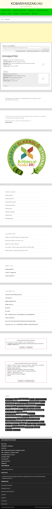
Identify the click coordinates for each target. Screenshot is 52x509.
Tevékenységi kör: (7, 61)
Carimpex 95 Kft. (5, 456)
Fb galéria (3, 497)
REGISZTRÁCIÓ (8, 122)
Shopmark (16, 424)
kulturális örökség (23, 407)
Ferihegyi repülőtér (12, 402)
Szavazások (16, 13)
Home (2, 19)
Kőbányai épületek (9, 198)
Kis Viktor (7, 307)
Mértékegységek (9, 218)
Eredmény (29, 347)
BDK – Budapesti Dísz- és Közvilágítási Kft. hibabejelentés (20, 314)
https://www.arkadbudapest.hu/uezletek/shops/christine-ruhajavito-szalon (19, 64)
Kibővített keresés (46, 49)
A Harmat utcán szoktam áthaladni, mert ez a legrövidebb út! (20, 342)
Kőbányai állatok (9, 195)
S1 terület (9, 424)
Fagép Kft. (4, 463)
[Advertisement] (26, 32)
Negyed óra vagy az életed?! (12, 244)
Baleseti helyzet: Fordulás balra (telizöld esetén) (16, 250)
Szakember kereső (5, 488)
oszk (43, 421)
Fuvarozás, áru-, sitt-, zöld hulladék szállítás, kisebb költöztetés (21, 324)
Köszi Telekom (19, 410)
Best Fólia (3, 443)
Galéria (9, 13)
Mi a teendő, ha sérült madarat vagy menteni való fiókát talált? (19, 247)
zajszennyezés (19, 427)
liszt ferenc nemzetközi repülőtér (28, 419)
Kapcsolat (3, 13)
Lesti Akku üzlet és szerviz (8, 454)
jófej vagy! (9, 407)
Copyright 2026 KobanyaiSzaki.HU (7, 507)
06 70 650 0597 (14, 80)
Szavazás (22, 347)
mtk (24, 421)
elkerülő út (24, 399)
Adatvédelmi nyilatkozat (7, 469)
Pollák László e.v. (9, 304)
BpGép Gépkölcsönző (10, 301)
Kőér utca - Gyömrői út (11, 419)
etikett (32, 399)
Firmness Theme (38, 507)
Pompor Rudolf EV (9, 275)
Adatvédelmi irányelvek (6, 485)
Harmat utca (31, 404)
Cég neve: (5, 59)
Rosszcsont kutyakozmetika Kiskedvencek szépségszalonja (20, 321)
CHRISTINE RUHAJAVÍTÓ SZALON (16, 60)
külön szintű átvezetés (11, 413)
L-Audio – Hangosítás (10, 272)
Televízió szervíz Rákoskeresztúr (13, 294)
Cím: (4, 79)
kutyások (38, 407)
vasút (35, 424)
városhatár (9, 427)
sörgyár (23, 424)
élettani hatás (17, 429)
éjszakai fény (9, 429)
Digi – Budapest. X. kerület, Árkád (9, 452)
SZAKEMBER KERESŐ (6, 10)
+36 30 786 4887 (14, 66)
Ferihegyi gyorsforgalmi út (41, 399)
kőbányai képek (26, 416)
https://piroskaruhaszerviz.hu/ (15, 77)
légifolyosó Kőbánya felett (13, 421)
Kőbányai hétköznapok (10, 202)
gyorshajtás (11, 404)
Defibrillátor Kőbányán (7, 446)
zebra (37, 427)
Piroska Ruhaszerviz (13, 74)
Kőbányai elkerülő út (13, 416)
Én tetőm (7, 311)
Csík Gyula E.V (8, 298)
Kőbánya (22, 413)
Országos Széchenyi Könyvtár (34, 421)
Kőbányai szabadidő (10, 211)
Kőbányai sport (8, 208)
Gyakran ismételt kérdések (42, 10)
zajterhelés (30, 427)
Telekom (29, 424)
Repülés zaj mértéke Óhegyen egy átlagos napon (16, 237)
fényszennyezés (35, 402)
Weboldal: (5, 63)
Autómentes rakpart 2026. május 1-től (14, 240)
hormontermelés (41, 404)
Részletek (5, 71)
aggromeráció (9, 399)
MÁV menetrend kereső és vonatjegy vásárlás (13, 450)
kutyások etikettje (10, 410)
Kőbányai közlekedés (25, 13)
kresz (15, 407)
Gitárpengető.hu (9, 269)
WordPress (48, 507)
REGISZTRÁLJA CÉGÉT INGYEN (19, 10)
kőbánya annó (31, 413)
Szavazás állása (29, 381)
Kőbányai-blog (31, 10)
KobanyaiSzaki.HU (27, 3)
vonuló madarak (42, 424)
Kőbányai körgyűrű (38, 416)
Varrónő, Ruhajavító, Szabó (19, 61)
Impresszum (34, 13)
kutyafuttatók (31, 407)
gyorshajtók (21, 404)
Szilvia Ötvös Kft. (5, 461)
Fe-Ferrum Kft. (5, 459)
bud (16, 399)
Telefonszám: (6, 66)
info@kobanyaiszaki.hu (7, 478)
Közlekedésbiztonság (34, 410)
